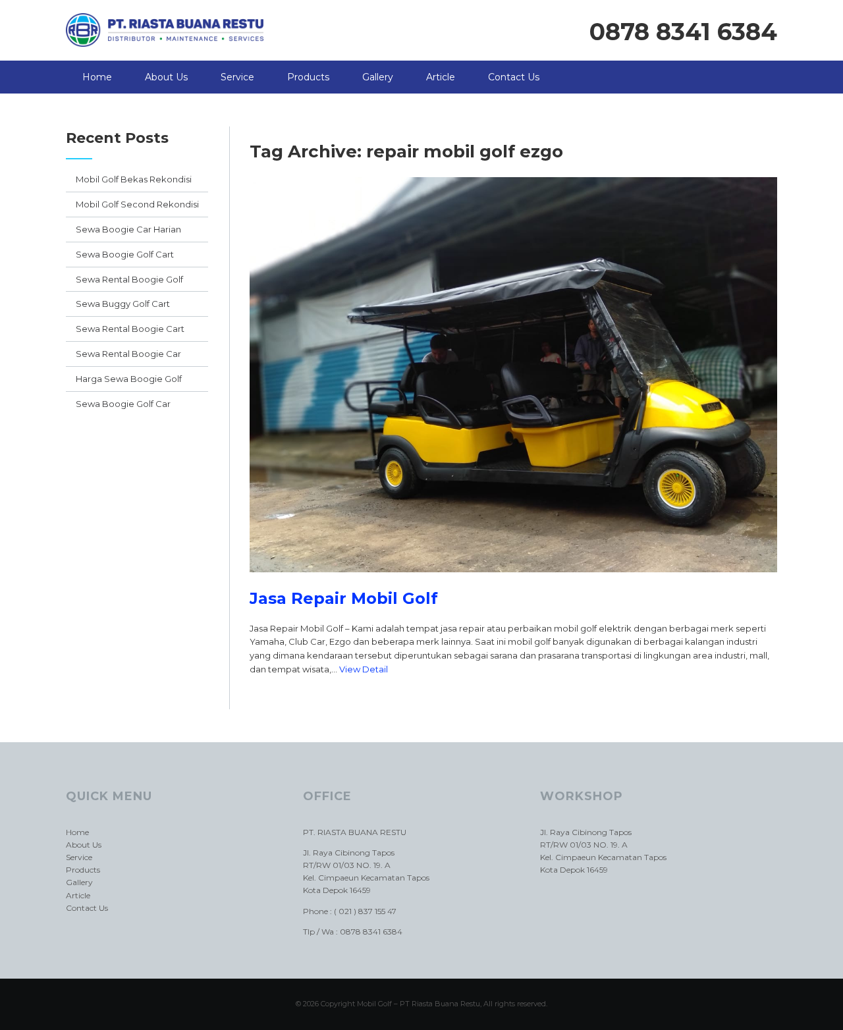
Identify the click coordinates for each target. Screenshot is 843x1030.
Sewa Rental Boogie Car (128, 353)
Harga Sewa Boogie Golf (129, 378)
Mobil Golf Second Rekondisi (137, 204)
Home (97, 77)
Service (237, 77)
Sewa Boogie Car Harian (128, 229)
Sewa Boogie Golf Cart (125, 254)
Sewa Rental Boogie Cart (130, 328)
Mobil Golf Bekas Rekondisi (134, 179)
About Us (166, 77)
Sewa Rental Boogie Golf (129, 279)
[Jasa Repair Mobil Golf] (513, 582)
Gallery (377, 77)
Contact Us (513, 77)
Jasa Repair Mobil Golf (344, 598)
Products (308, 77)
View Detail (363, 669)
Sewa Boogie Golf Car (123, 403)
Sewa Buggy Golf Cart (123, 303)
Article (440, 77)
